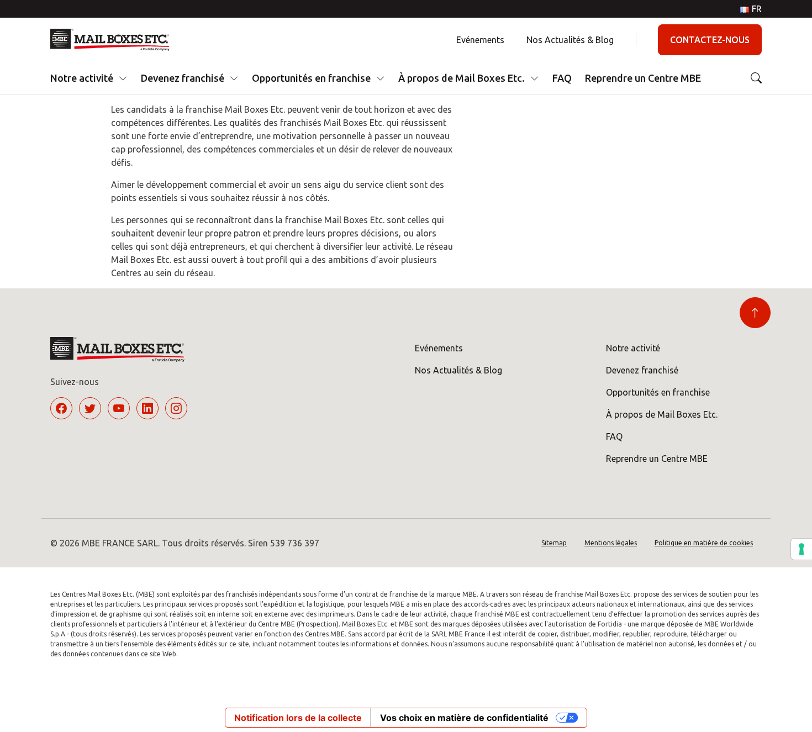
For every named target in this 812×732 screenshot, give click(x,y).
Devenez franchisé (182, 77)
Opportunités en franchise (311, 77)
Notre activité (81, 77)
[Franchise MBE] (114, 40)
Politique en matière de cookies (704, 542)
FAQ (562, 77)
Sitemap (554, 542)
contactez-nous (710, 40)
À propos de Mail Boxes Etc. (461, 77)
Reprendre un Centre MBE (643, 77)
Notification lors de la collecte (298, 717)
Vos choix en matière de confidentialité (464, 717)
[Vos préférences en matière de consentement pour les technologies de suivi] (801, 549)
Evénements (480, 40)
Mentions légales (610, 542)
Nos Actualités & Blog (570, 40)
